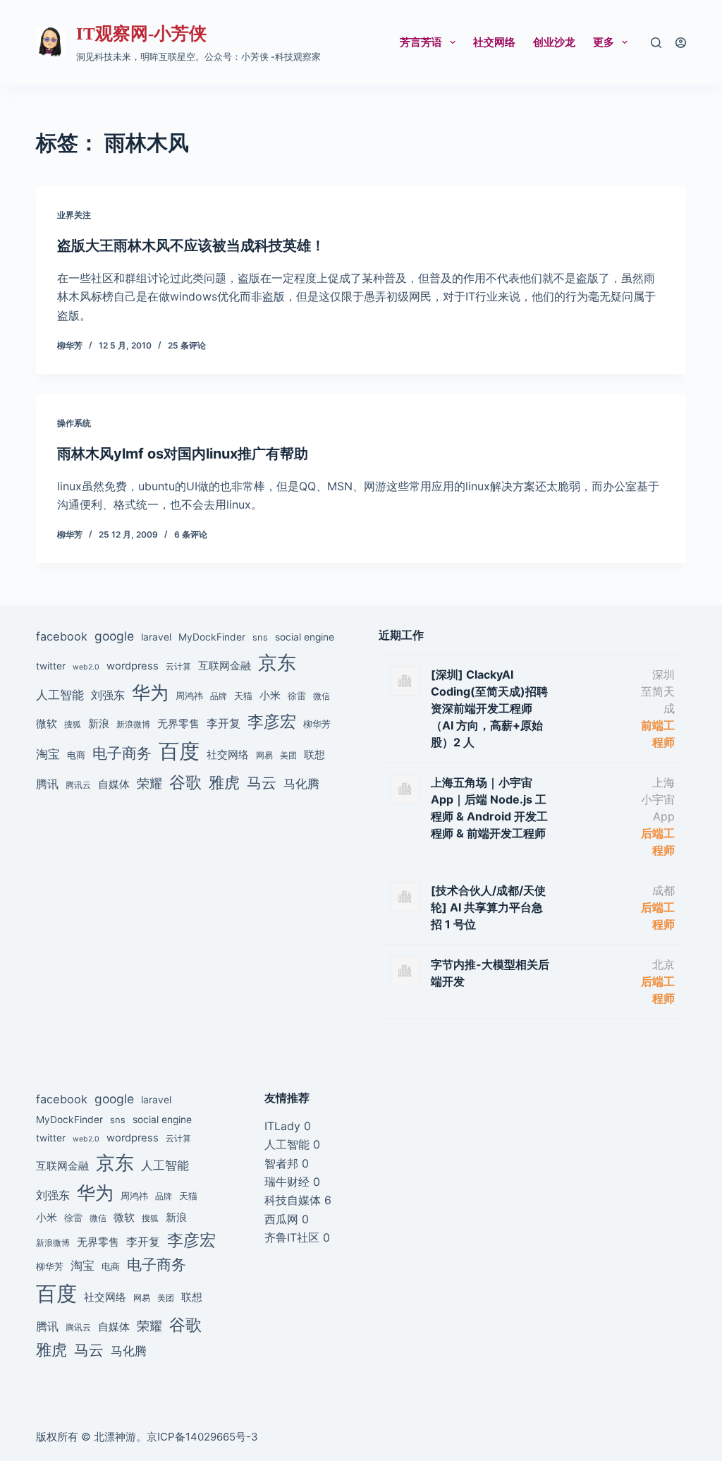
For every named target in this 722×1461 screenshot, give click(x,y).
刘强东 (108, 695)
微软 (46, 723)
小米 (270, 695)
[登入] (680, 42)
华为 (150, 692)
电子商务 (122, 753)
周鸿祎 (189, 695)
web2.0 (86, 667)
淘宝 (48, 753)
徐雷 (297, 695)
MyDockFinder (211, 637)
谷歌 (185, 782)
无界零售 (178, 723)
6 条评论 (190, 534)
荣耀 (149, 783)
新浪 (98, 723)
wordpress (132, 666)
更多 (603, 42)
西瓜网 (281, 1219)
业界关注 (74, 215)
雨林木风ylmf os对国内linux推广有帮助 (182, 453)
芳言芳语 (421, 42)
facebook (61, 636)
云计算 (178, 667)
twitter (51, 666)
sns (260, 637)
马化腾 (301, 783)
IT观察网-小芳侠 (141, 33)
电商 (76, 754)
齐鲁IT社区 (291, 1237)
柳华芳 (317, 723)
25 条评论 (187, 345)
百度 (179, 751)
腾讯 (47, 784)
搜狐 (72, 724)
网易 (264, 755)
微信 (321, 696)
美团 (288, 755)
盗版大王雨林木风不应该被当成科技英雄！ (191, 245)
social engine (304, 637)
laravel (156, 637)
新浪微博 (133, 724)
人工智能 (60, 694)
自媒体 (114, 784)
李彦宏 (271, 721)
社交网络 (494, 42)
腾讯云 (78, 785)
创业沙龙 (554, 42)
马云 (261, 783)
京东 (277, 662)
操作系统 (74, 423)
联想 (314, 754)
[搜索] (656, 42)
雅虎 (224, 782)
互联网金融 (224, 665)
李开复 (223, 723)
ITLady (282, 1126)
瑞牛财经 (287, 1182)
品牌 (218, 696)
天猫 (243, 695)
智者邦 (281, 1163)
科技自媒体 (292, 1200)
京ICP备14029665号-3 (202, 1436)
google (114, 636)
